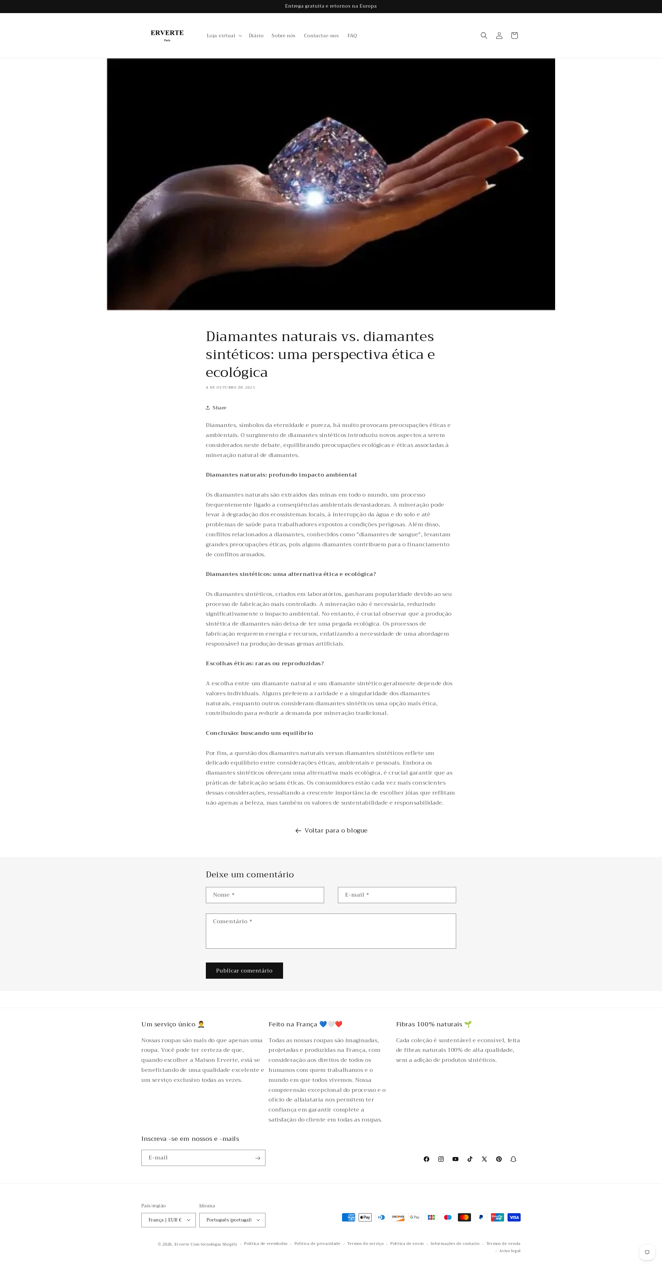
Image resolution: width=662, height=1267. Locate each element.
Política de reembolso (266, 1244)
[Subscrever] (257, 1158)
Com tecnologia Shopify (214, 1244)
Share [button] (220, 407)
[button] (224, 35)
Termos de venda (504, 1244)
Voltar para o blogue (336, 830)
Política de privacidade (317, 1244)
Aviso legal (510, 1251)
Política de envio (407, 1244)
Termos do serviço (365, 1244)
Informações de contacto (455, 1244)
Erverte (182, 1244)
